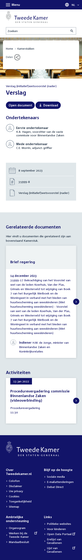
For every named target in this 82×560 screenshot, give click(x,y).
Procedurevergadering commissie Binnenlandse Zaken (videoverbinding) (40, 396)
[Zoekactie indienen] (72, 31)
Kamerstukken (25, 48)
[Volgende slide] (76, 302)
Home (9, 48)
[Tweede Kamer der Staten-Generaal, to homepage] (27, 17)
